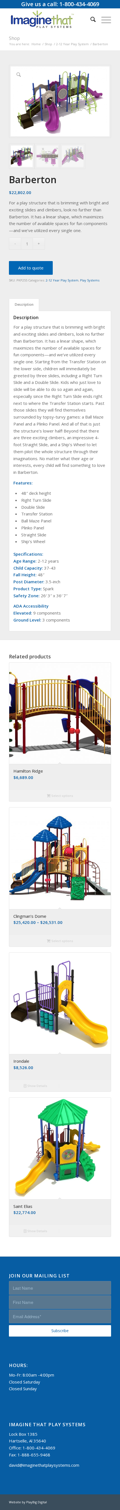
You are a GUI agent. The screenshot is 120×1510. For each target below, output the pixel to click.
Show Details (37, 1086)
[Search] (90, 19)
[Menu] (103, 19)
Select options (62, 796)
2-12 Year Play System (62, 280)
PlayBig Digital (36, 1502)
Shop (14, 38)
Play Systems (89, 280)
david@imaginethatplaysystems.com (44, 1465)
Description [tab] (24, 304)
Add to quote (31, 268)
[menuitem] (90, 19)
